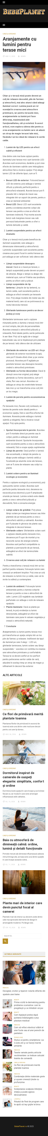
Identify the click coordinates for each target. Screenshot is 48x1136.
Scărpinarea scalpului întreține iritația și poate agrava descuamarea (28, 1092)
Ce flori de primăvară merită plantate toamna (27, 1066)
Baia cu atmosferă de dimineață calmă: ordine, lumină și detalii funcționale (22, 844)
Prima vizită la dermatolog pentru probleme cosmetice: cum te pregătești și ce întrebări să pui (29, 1005)
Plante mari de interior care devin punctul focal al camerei (22, 907)
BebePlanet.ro (20, 1126)
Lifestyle (17, 1099)
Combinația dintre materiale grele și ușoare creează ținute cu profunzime (29, 1079)
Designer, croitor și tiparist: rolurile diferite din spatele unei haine (24, 993)
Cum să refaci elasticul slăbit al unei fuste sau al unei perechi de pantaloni (29, 1030)
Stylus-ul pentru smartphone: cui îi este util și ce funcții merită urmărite (29, 1043)
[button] (4, 2)
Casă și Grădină (9, 34)
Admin (23, 56)
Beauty (16, 1000)
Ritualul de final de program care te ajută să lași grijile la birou (29, 1103)
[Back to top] (40, 1128)
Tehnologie (18, 1037)
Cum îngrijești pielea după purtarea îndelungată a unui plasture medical (26, 1018)
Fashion (6, 987)
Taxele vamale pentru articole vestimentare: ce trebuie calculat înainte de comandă (29, 1055)
